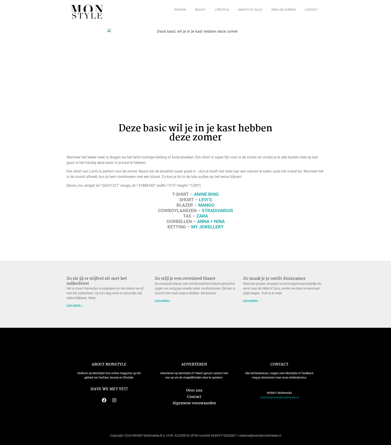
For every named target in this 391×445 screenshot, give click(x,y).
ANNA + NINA (211, 221)
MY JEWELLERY (207, 227)
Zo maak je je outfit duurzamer (274, 278)
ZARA (202, 216)
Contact (311, 9)
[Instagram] (114, 400)
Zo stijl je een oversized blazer (185, 278)
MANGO (206, 205)
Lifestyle (222, 9)
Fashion (180, 9)
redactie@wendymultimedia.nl (279, 397)
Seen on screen (283, 9)
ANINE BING (206, 194)
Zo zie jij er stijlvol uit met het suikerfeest (97, 281)
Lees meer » (75, 305)
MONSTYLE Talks (250, 9)
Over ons (194, 391)
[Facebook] (104, 400)
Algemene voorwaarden (194, 403)
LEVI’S (205, 199)
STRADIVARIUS (217, 210)
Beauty (200, 9)
